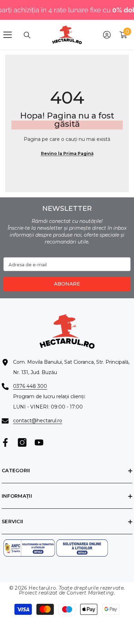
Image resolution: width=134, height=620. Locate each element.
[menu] (7, 35)
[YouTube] (39, 442)
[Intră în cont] (107, 35)
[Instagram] (22, 442)
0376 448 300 (30, 386)
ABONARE (67, 284)
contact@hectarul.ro (37, 420)
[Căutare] (27, 35)
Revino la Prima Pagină (67, 153)
